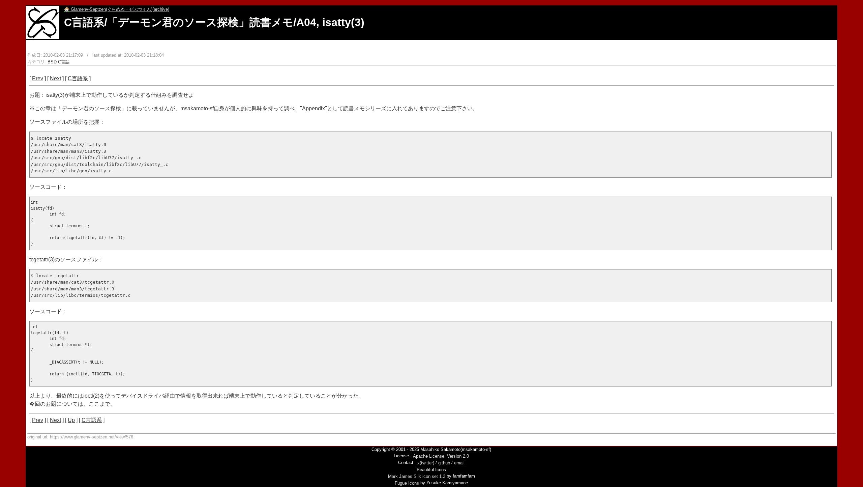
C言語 (64, 61)
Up (71, 420)
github (444, 462)
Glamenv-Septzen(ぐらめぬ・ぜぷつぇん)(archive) (119, 9)
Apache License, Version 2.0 (441, 456)
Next (55, 78)
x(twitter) (425, 462)
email (459, 462)
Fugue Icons (407, 483)
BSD (52, 61)
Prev (37, 78)
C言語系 (78, 78)
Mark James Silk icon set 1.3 (416, 476)
